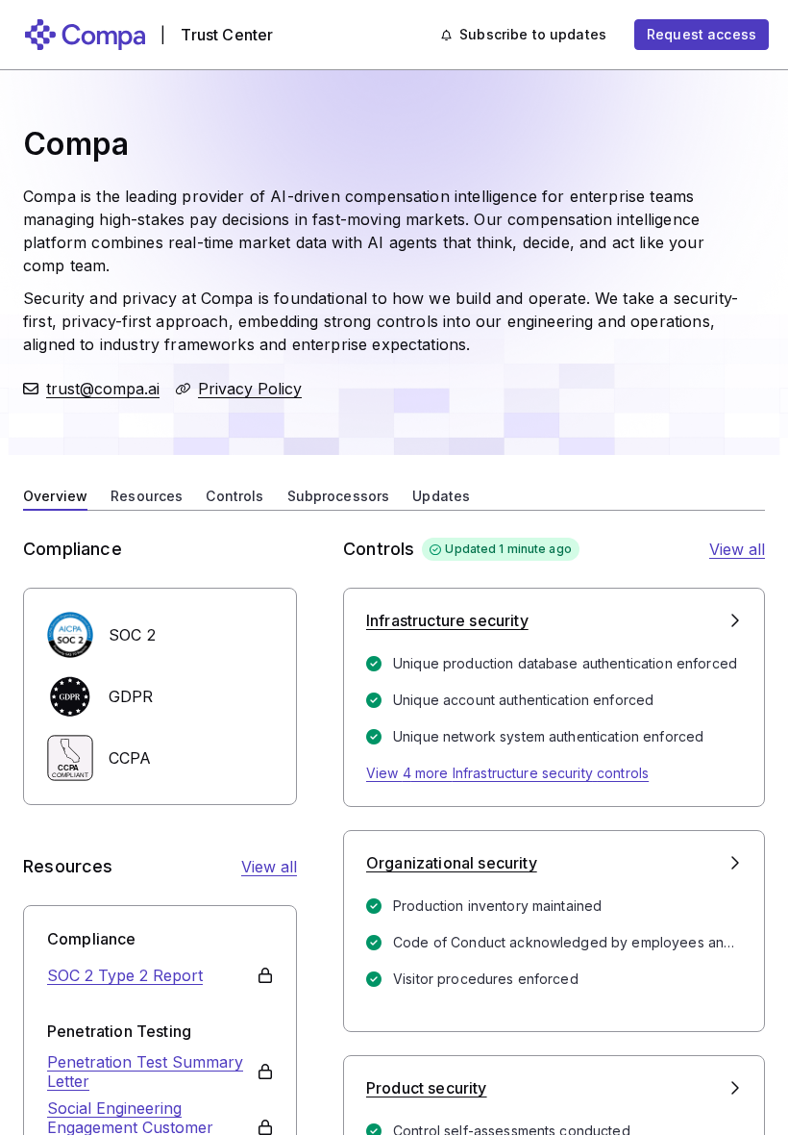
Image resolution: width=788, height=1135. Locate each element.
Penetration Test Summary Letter (145, 1071)
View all (269, 866)
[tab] (55, 494)
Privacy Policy (250, 388)
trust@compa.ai (103, 388)
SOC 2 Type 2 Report (125, 975)
